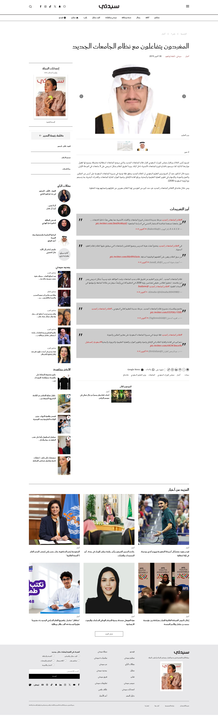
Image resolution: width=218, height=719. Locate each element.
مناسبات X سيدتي (100, 658)
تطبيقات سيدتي (101, 683)
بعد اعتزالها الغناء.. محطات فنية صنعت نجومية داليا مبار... (45, 277)
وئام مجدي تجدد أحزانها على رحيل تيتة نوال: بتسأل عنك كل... (44, 315)
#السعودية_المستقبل (93, 342)
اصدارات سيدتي (128, 689)
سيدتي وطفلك (111, 17)
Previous (184, 96)
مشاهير (157, 17)
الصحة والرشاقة (47, 656)
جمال (138, 17)
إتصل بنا (147, 706)
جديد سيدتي (63, 267)
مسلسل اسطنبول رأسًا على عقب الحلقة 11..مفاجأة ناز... (44, 439)
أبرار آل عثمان (51, 208)
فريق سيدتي (102, 677)
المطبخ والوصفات (46, 660)
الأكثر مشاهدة (62, 369)
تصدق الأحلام (66, 157)
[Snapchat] (59, 6)
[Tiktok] (50, 6)
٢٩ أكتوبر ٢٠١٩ (140, 229)
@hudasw (143, 287)
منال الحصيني (51, 252)
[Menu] (187, 6)
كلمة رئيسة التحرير (53, 135)
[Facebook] (40, 6)
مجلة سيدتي (102, 652)
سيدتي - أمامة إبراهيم (173, 56)
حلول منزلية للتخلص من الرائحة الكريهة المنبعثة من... (44, 397)
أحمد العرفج (52, 241)
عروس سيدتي (129, 683)
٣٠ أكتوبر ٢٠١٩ (142, 292)
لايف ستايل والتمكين (70, 656)
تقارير (132, 677)
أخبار (187, 56)
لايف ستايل (96, 17)
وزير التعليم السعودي (138, 375)
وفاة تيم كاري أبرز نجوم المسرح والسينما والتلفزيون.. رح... (44, 296)
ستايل (132, 671)
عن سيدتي (103, 664)
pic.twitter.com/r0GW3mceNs (166, 346)
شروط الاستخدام (184, 706)
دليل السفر (130, 696)
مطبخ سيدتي (129, 658)
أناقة (147, 17)
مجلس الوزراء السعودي (166, 375)
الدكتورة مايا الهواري (49, 223)
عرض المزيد (109, 634)
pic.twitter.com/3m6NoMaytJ (111, 224)
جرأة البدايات (66, 169)
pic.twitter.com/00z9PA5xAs (125, 257)
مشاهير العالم (52, 291)
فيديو (60, 17)
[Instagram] (45, 6)
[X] (55, 6)
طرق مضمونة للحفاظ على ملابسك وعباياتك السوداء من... (45, 377)
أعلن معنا (157, 706)
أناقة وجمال (60, 660)
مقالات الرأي (64, 186)
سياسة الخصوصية (169, 706)
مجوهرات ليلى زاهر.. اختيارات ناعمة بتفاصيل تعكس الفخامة (44, 459)
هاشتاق (125, 375)
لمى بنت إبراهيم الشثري (48, 194)
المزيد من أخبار (178, 490)
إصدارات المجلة (50, 68)
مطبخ (73, 17)
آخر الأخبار (103, 696)
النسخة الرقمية (50, 122)
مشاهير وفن (73, 660)
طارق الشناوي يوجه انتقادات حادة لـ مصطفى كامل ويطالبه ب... (44, 334)
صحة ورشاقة (126, 17)
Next (81, 96)
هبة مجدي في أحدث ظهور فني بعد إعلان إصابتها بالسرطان (43, 353)
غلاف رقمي (102, 689)
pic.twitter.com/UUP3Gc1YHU (166, 312)
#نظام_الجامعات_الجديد (172, 220)
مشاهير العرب (51, 273)
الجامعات (151, 375)
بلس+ (85, 17)
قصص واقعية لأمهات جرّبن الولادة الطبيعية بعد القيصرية (44, 418)
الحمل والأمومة (47, 665)
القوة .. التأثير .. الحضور (64, 146)
